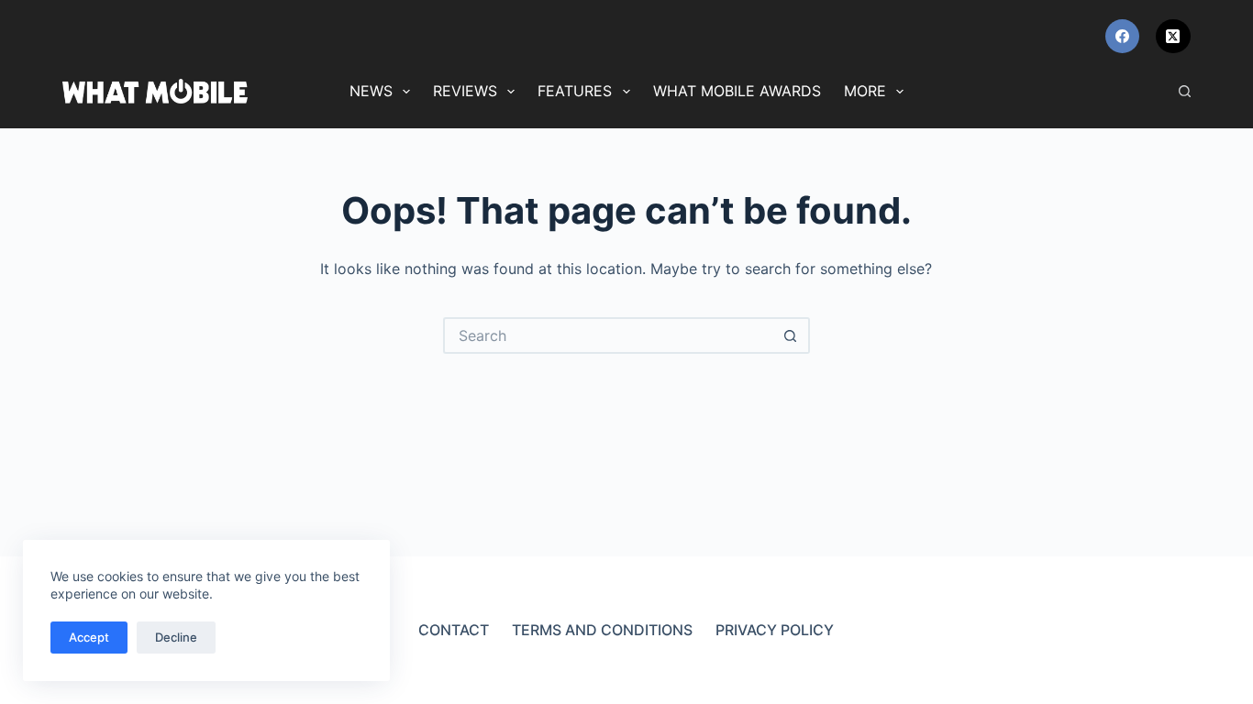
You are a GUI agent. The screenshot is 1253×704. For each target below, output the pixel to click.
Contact (453, 630)
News (371, 91)
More (865, 91)
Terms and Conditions (602, 630)
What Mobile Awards (737, 91)
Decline (176, 637)
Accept (89, 637)
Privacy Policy (774, 630)
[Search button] (791, 335)
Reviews (465, 91)
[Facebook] (1122, 36)
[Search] (1185, 91)
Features (575, 91)
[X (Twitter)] (1173, 36)
